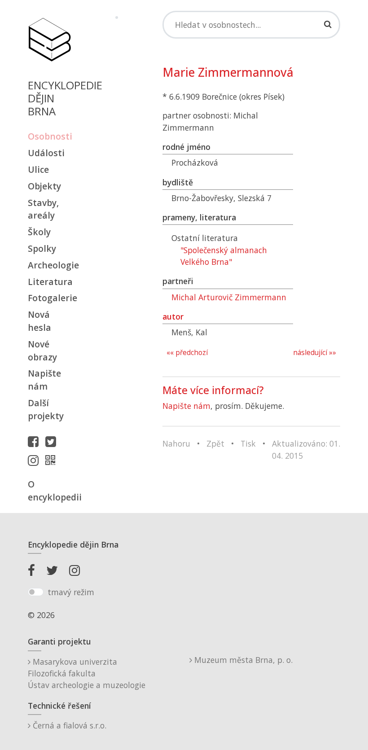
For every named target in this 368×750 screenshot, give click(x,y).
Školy (39, 232)
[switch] (36, 592)
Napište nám (44, 379)
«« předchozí (187, 352)
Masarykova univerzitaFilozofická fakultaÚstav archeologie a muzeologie (86, 673)
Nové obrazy (42, 350)
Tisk (248, 443)
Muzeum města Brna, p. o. (242, 659)
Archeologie (49, 265)
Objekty (44, 186)
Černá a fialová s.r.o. (68, 725)
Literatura (49, 282)
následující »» (314, 352)
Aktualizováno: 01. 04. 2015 (306, 449)
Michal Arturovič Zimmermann (228, 297)
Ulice (38, 169)
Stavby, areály (43, 209)
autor (173, 316)
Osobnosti (49, 136)
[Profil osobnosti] (52, 460)
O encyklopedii (49, 490)
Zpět (215, 443)
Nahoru (176, 443)
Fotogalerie (49, 298)
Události (46, 153)
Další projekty (46, 409)
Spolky (42, 248)
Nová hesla (39, 320)
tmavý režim (71, 592)
